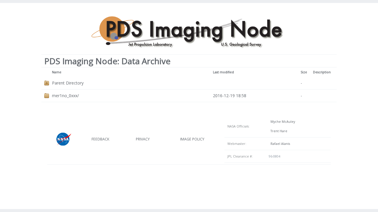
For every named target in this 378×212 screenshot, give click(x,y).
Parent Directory (68, 83)
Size (304, 72)
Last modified (223, 72)
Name (56, 72)
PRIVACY (143, 139)
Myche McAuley (282, 122)
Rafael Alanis (279, 144)
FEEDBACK (100, 139)
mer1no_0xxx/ (65, 95)
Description (322, 72)
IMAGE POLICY (192, 139)
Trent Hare (278, 131)
